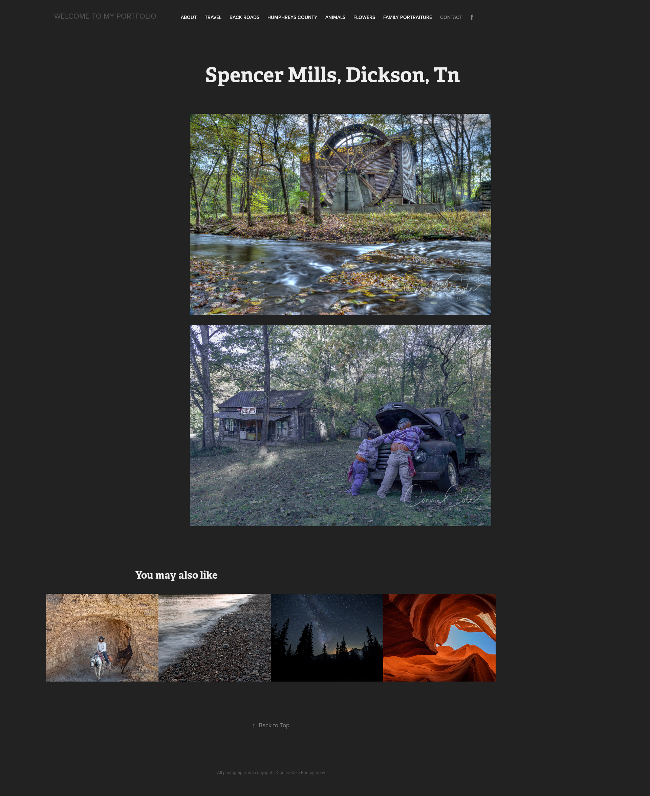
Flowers (364, 17)
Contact (451, 17)
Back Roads (244, 17)
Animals (335, 17)
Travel (213, 17)
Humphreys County (292, 17)
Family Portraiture (407, 17)
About (189, 17)
